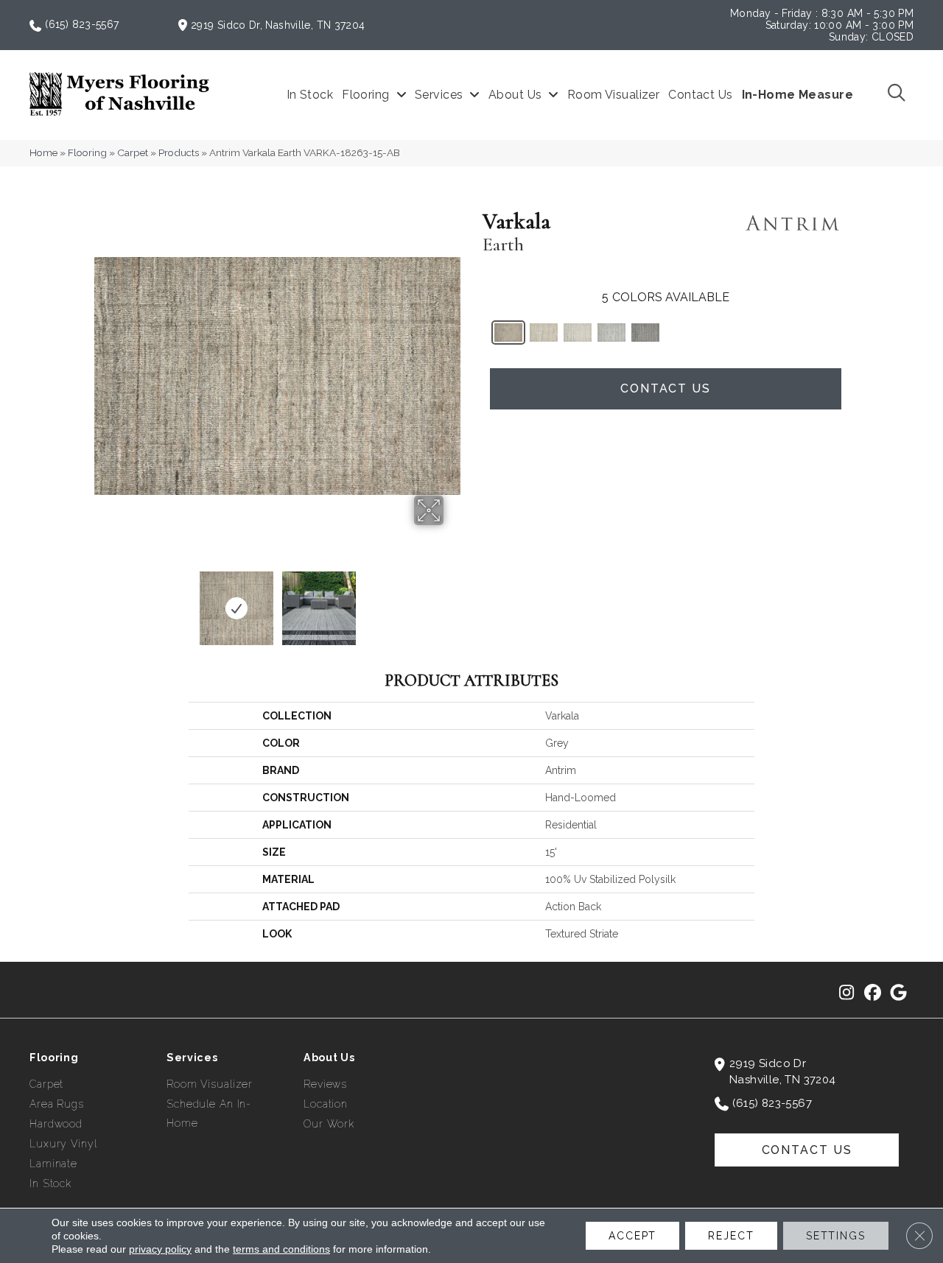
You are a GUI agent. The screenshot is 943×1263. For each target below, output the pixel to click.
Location (326, 1104)
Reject (731, 1236)
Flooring (87, 152)
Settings (836, 1236)
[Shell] (543, 332)
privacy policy (160, 1249)
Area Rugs (56, 1104)
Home (43, 152)
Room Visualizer (209, 1084)
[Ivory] (577, 332)
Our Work (329, 1124)
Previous (101, 601)
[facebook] (872, 993)
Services (192, 1057)
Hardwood (56, 1124)
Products (178, 152)
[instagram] (847, 993)
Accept (632, 1236)
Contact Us (665, 388)
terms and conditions (281, 1249)
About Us (329, 1057)
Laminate (53, 1163)
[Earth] (508, 332)
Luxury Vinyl (63, 1144)
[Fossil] (611, 332)
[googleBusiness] (898, 993)
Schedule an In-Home (208, 1113)
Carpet (132, 152)
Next (453, 601)
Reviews (325, 1084)
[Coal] (645, 332)
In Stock (50, 1183)
